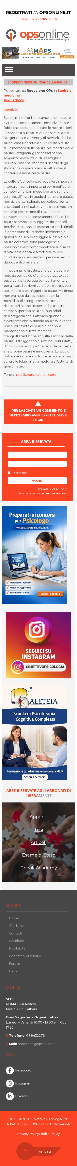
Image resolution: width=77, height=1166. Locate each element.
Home (14, 918)
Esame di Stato (38, 855)
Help (13, 971)
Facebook (23, 1070)
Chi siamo (16, 926)
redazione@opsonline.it (36, 1044)
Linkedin (22, 1096)
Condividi (11, 110)
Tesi (38, 829)
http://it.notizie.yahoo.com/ (35, 375)
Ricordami (19, 473)
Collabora (16, 941)
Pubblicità (17, 948)
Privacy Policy (28, 1134)
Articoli (38, 842)
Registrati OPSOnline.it (38, 12)
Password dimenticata (52, 488)
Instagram (23, 1083)
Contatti (15, 933)
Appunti (39, 816)
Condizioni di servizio (25, 956)
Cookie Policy (49, 1134)
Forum (14, 963)
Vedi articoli (14, 100)
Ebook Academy (38, 868)
